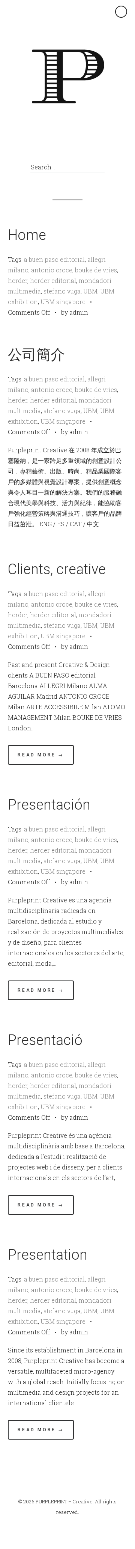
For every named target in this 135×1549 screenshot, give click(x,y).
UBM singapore (63, 302)
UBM (90, 291)
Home (27, 235)
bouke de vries (96, 270)
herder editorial (53, 280)
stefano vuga (62, 291)
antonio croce (51, 270)
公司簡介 (36, 354)
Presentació (45, 1040)
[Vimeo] (77, 147)
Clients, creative (57, 569)
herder (17, 280)
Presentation (47, 1254)
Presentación (49, 804)
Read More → (41, 755)
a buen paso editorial (54, 259)
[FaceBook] (63, 147)
